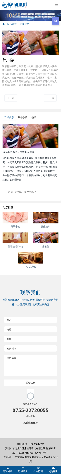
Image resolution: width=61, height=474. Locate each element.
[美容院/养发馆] (15, 238)
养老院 (18, 191)
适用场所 (24, 24)
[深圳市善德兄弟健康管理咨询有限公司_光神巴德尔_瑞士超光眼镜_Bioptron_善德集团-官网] (14, 5)
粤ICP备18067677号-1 (37, 452)
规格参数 (22, 117)
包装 (34, 117)
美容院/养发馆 (15, 246)
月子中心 (15, 226)
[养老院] (45, 238)
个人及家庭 (30, 266)
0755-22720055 (31, 410)
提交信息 (30, 382)
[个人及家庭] (30, 258)
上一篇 (10, 98)
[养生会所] (45, 217)
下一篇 (50, 98)
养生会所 (45, 226)
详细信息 (9, 117)
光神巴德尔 (30, 191)
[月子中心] (15, 217)
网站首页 (11, 24)
